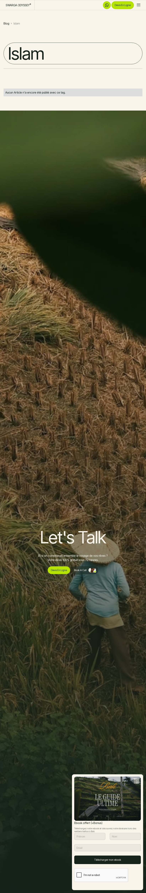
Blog (6, 23)
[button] (137, 5)
